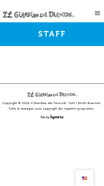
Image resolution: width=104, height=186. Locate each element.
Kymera (58, 117)
